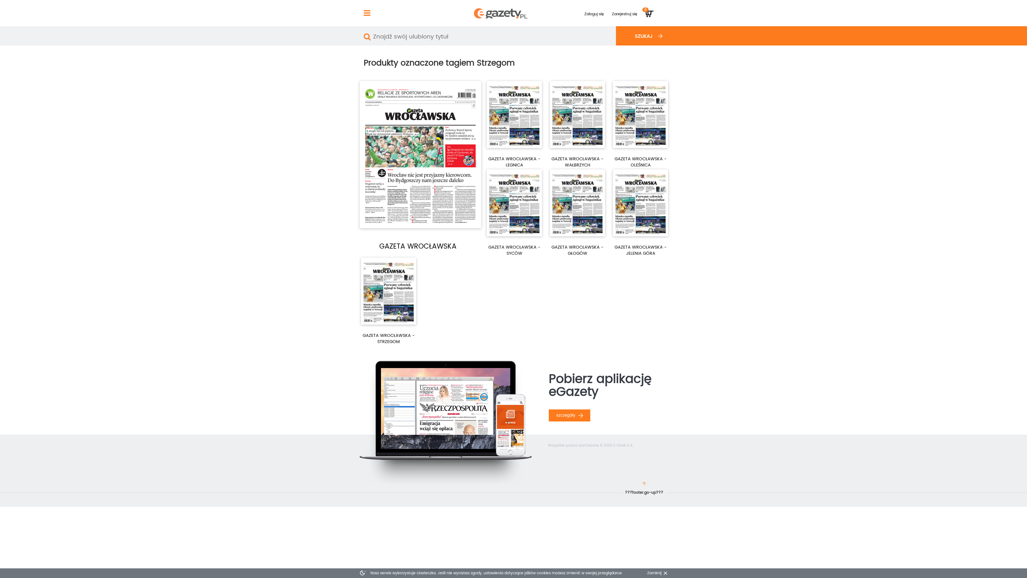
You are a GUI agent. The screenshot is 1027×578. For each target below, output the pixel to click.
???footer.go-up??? (644, 492)
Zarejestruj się (624, 14)
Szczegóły (566, 415)
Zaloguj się (594, 14)
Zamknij (654, 573)
